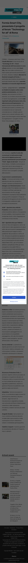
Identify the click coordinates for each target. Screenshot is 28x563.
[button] (14, 279)
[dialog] (14, 281)
